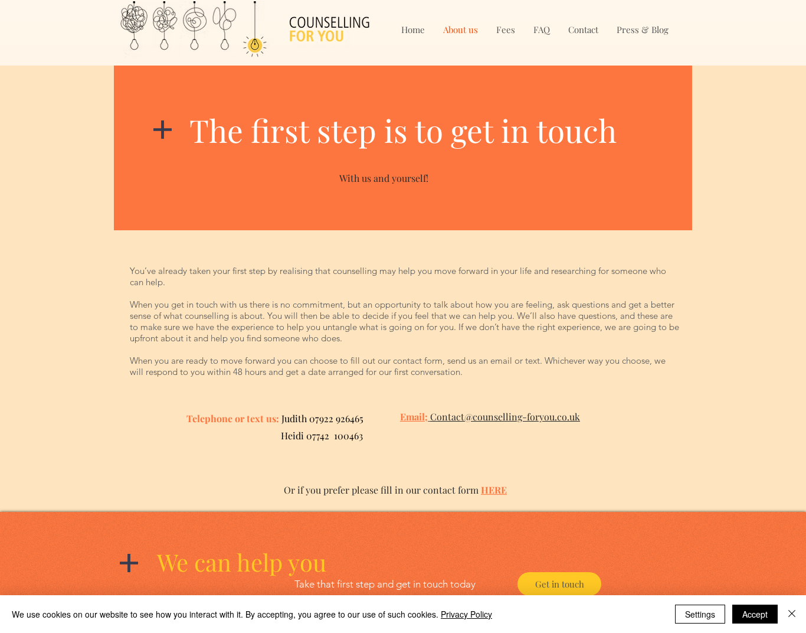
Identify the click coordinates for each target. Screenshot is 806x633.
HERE (494, 490)
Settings (700, 614)
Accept (755, 614)
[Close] (792, 614)
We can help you (241, 561)
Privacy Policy (466, 614)
